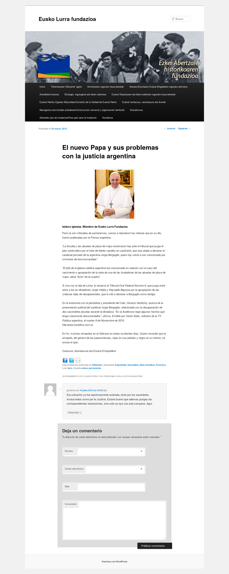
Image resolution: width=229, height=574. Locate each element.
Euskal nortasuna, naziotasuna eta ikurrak (144, 102)
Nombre (69, 451)
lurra (70, 368)
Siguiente (184, 128)
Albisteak (97, 364)
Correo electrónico (74, 468)
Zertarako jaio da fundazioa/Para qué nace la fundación (68, 117)
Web (67, 486)
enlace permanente (91, 368)
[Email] (78, 360)
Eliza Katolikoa (147, 364)
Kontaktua (107, 117)
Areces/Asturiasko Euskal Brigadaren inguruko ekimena (158, 86)
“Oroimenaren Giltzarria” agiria (66, 86)
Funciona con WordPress (114, 561)
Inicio (42, 86)
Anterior (170, 128)
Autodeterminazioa (49, 94)
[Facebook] (65, 360)
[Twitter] (71, 360)
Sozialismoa (136, 110)
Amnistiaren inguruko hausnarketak (105, 86)
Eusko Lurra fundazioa (67, 19)
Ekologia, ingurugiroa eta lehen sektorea (85, 94)
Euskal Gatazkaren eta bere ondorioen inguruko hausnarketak (144, 94)
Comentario (71, 504)
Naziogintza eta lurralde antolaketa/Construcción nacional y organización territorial (82, 110)
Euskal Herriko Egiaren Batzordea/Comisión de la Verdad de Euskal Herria (78, 102)
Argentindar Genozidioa (127, 364)
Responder (74, 412)
